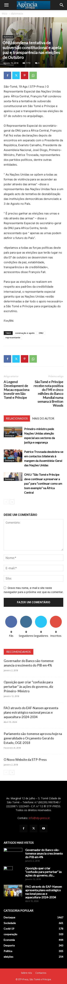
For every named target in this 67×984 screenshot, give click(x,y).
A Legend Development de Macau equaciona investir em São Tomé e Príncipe (16, 389)
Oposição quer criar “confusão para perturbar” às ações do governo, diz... (43, 871)
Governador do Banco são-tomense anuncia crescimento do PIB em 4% (44, 853)
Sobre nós (26, 972)
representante (12, 337)
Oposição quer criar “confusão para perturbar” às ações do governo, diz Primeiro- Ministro (28, 686)
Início (4, 13)
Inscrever (56, 617)
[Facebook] (7, 75)
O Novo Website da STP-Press (25, 760)
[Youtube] (43, 828)
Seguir (26, 617)
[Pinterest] (24, 75)
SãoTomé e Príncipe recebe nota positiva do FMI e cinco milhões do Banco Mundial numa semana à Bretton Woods (48, 393)
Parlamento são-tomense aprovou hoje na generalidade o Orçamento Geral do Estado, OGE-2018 (33, 738)
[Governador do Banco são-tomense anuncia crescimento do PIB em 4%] (13, 854)
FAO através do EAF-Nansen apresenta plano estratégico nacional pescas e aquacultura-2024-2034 (31, 712)
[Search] (62, 5)
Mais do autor (43, 418)
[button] (6, 5)
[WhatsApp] (33, 75)
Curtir (11, 617)
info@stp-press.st (39, 818)
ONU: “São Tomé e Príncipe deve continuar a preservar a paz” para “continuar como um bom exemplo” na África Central (43, 483)
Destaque (9, 435)
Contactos (40, 972)
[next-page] (12, 502)
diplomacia (17, 13)
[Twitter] (16, 75)
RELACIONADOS (17, 418)
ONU (41, 333)
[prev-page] (6, 502)
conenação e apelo (25, 333)
